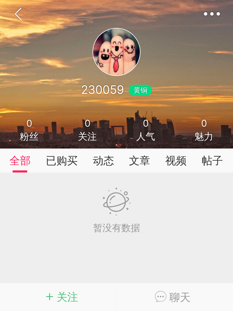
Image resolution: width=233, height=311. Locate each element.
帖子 (212, 160)
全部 (20, 160)
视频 (176, 160)
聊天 (178, 297)
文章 (139, 160)
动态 (103, 160)
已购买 (62, 160)
